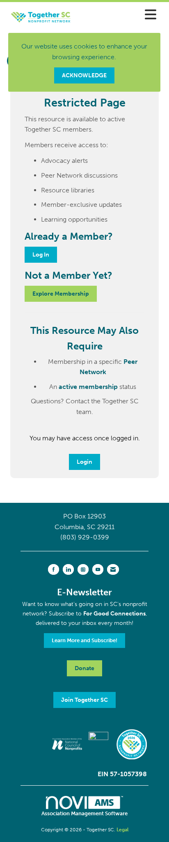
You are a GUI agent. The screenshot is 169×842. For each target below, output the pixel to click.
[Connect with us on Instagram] (83, 569)
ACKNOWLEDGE (84, 75)
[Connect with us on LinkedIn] (68, 569)
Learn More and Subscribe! (84, 640)
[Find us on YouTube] (97, 569)
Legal (122, 830)
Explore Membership (60, 293)
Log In (40, 254)
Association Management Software (84, 813)
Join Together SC (84, 699)
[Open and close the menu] (122, 15)
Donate (84, 668)
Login (84, 461)
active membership (88, 387)
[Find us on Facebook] (53, 569)
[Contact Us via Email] (113, 569)
